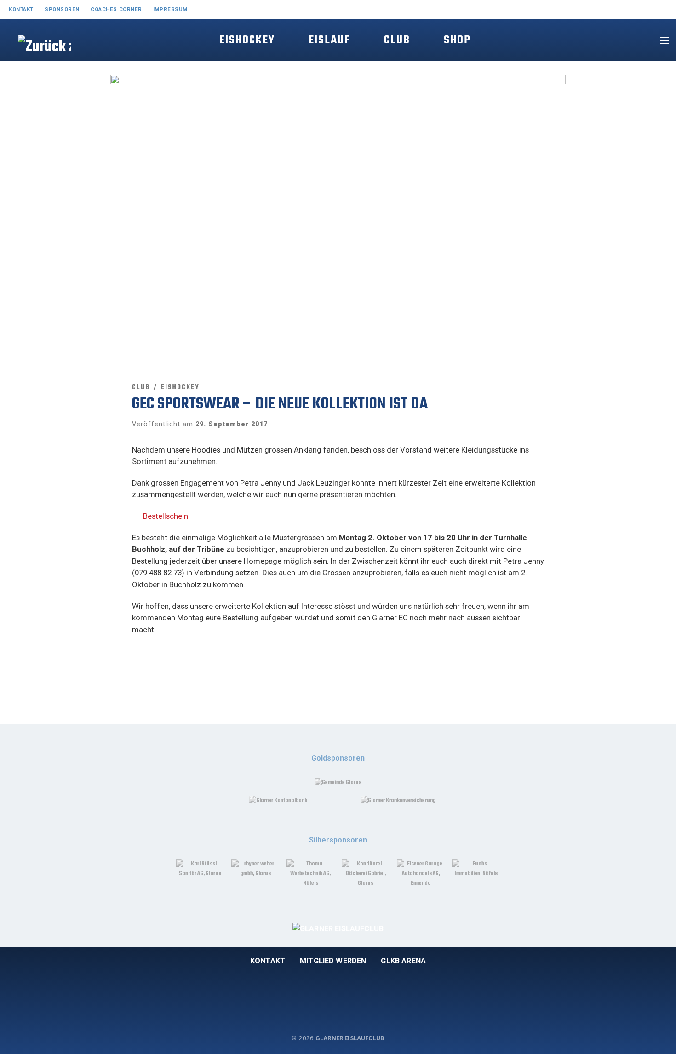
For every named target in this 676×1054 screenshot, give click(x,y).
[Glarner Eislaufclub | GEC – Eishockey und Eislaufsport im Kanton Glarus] (33, 56)
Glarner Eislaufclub (349, 1038)
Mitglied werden (333, 961)
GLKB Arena (403, 961)
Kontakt (267, 961)
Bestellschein (165, 516)
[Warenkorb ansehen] (641, 40)
